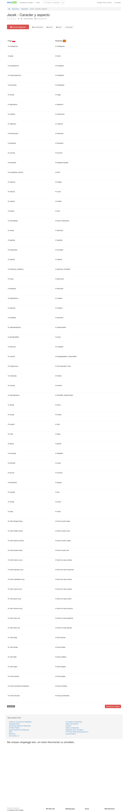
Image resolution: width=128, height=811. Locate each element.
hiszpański (11, 706)
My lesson (12, 734)
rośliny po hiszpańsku (72, 728)
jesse (10, 732)
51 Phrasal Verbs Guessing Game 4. (77, 732)
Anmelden (118, 3)
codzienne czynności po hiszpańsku (20, 722)
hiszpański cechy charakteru (74, 730)
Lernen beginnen (19, 27)
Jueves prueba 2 (71, 734)
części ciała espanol (72, 724)
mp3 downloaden (38, 27)
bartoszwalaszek (41, 19)
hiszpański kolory (14, 724)
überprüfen (69, 27)
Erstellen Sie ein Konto (104, 3)
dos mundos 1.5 (14, 736)
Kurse (38, 3)
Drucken (50, 27)
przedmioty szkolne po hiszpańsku (20, 726)
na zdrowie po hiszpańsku (74, 722)
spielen (59, 27)
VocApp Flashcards (13, 808)
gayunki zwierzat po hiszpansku (19, 730)
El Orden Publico (14, 728)
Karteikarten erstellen (26, 3)
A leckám (68, 726)
